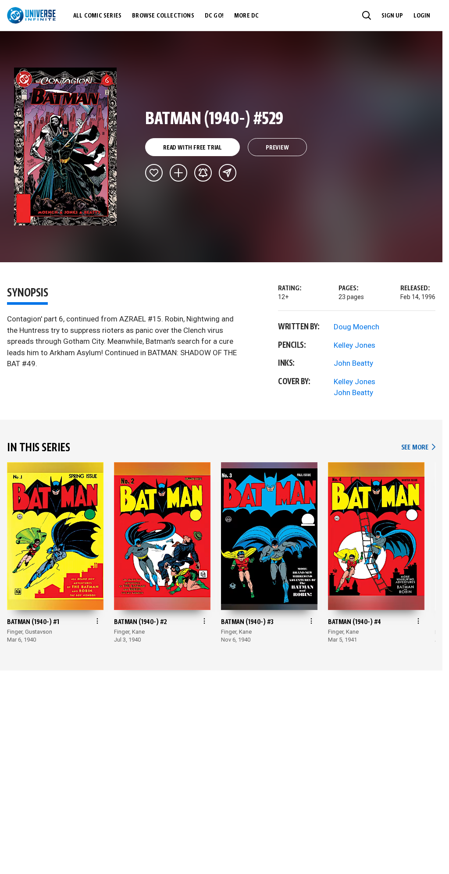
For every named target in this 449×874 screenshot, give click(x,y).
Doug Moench (356, 326)
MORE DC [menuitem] (246, 16)
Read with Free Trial (192, 148)
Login (421, 16)
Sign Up (392, 16)
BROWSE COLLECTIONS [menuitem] (163, 16)
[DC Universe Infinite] (31, 15)
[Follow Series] (203, 173)
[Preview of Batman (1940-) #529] (65, 146)
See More (418, 447)
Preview (277, 148)
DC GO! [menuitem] (214, 16)
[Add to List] (178, 173)
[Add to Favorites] (154, 173)
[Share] (227, 173)
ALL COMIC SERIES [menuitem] (97, 16)
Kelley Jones (354, 345)
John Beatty (353, 363)
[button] (366, 15)
